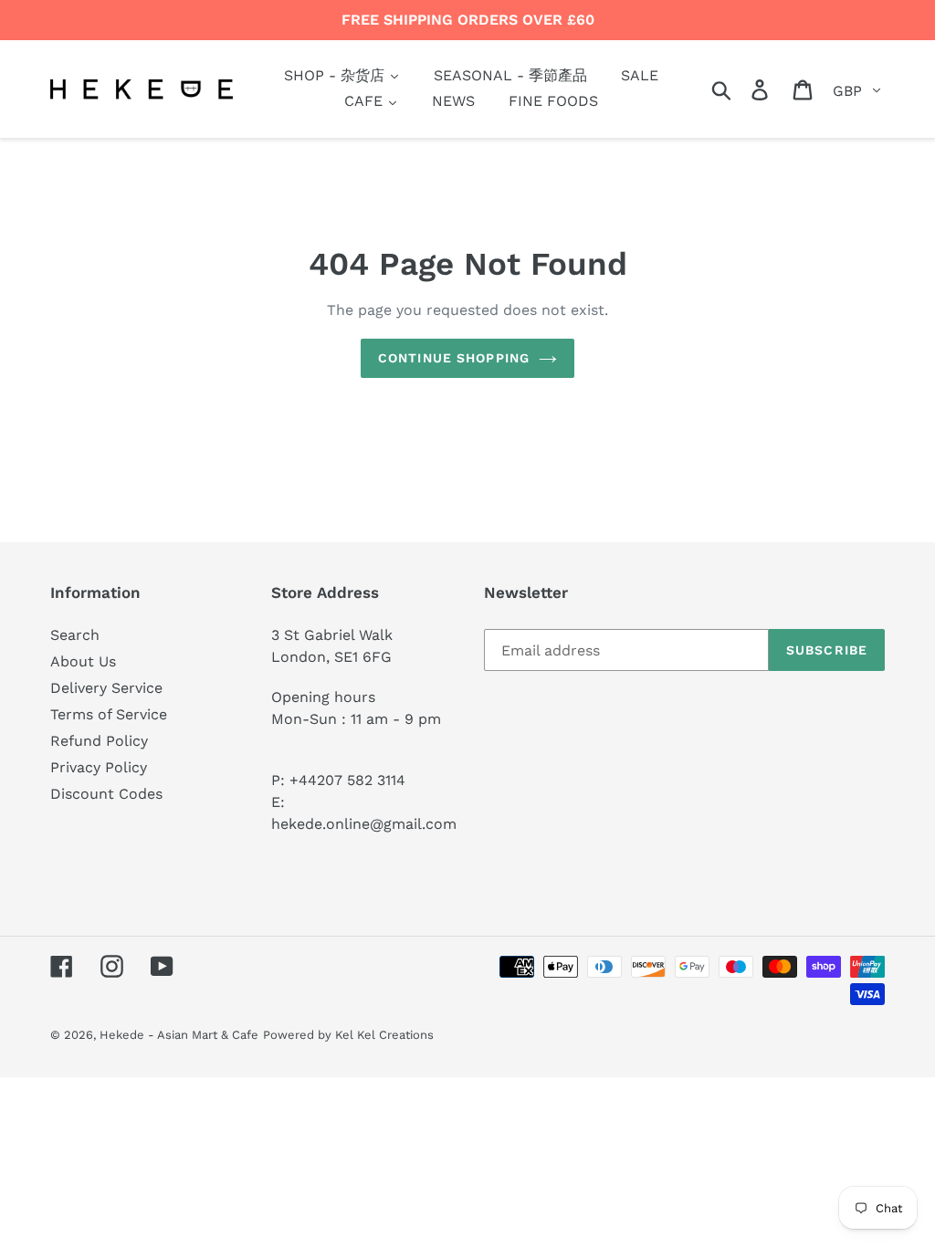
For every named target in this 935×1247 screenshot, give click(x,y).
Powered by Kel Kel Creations (348, 1035)
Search (75, 635)
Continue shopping (454, 358)
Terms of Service (108, 714)
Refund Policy (99, 740)
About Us (83, 661)
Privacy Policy (98, 767)
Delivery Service (106, 688)
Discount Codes (106, 793)
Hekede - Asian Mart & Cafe (179, 1035)
